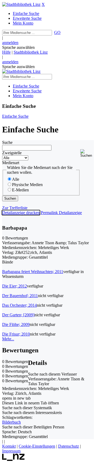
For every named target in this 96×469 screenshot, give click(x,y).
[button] (87, 153)
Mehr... (8, 339)
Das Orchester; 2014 (19, 305)
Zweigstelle (12, 153)
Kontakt (9, 446)
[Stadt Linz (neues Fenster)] (13, 459)
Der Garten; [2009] (18, 315)
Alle (15, 179)
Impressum (11, 451)
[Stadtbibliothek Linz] (21, 4)
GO (57, 32)
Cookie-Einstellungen (37, 446)
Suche (7, 142)
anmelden (10, 42)
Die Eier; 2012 (14, 286)
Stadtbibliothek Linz (31, 52)
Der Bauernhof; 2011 (20, 295)
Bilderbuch (11, 422)
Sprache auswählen (18, 47)
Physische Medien (27, 184)
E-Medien (20, 190)
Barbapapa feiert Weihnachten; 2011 (32, 271)
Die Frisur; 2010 (16, 334)
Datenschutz (68, 446)
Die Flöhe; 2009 (16, 324)
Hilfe (6, 52)
